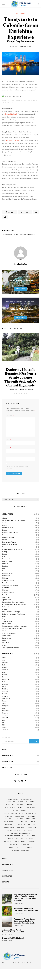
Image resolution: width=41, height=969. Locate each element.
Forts (3, 556)
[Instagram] (22, 781)
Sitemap (5, 882)
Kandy (20, 819)
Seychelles (5, 710)
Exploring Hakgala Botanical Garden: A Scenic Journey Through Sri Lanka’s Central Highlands (20, 377)
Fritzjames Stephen (26, 389)
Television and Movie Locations (12, 628)
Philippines (5, 706)
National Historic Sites (20, 833)
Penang (20, 839)
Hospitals (5, 566)
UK (3, 722)
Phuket (30, 839)
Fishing (4, 552)
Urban (4, 640)
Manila (32, 824)
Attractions (20, 13)
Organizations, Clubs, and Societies (13, 602)
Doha (16, 810)
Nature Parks (6, 597)
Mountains (5, 588)
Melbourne (9, 827)
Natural (4, 595)
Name (8, 440)
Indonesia (5, 684)
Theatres (4, 631)
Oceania (4, 701)
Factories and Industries (9, 544)
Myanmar (5, 696)
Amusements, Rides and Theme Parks (13, 520)
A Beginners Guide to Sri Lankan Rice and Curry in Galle (26, 909)
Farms (4, 547)
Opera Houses (6, 600)
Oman (4, 703)
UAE (3, 720)
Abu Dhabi (13, 799)
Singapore (27, 276)
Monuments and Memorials (10, 585)
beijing (21, 805)
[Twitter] (18, 781)
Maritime (5, 691)
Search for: (6, 737)
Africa (4, 658)
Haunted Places (7, 561)
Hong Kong (5, 679)
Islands (4, 568)
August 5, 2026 (12, 389)
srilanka (14, 844)
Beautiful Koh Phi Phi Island (13, 938)
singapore (20, 841)
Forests (4, 554)
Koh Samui (31, 819)
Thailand (5, 718)
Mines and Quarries (8, 580)
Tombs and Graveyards (9, 633)
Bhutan (4, 667)
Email (8, 448)
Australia (5, 662)
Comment (9, 415)
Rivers (4, 616)
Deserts (4, 540)
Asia (3, 660)
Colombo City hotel (10, 114)
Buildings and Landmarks (20, 274)
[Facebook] (15, 781)
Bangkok (10, 805)
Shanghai (8, 841)
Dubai (24, 810)
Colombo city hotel (11, 234)
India (3, 682)
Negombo (31, 836)
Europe (4, 674)
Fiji (3, 677)
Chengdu (31, 805)
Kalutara (10, 819)
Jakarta (31, 816)
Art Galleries (6, 523)
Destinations (14, 303)
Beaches (4, 525)
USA (3, 725)
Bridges (4, 530)
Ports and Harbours (8, 607)
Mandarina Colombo (13, 140)
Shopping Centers (21, 305)
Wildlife (4, 645)
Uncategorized (6, 638)
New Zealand (6, 698)
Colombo (31, 807)
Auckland (10, 802)
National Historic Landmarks (20, 830)
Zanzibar (5, 730)
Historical (5, 564)
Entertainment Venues (9, 542)
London (23, 822)
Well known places (21, 850)
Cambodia (5, 670)
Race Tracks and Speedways (11, 612)
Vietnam (4, 727)
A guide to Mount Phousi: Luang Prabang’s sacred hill (13, 931)
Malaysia (5, 578)
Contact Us (7, 767)
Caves (4, 535)
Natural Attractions (15, 836)
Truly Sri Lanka (15, 847)
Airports (4, 518)
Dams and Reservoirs (8, 537)
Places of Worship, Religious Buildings (14, 604)
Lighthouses (6, 576)
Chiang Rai (10, 807)
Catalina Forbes (25, 46)
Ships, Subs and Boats (9, 619)
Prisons (4, 609)
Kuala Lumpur (11, 822)
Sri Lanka (33, 365)
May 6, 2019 (13, 312)
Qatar (4, 708)
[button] (15, 393)
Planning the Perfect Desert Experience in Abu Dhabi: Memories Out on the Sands (24, 921)
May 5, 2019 (13, 46)
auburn (25, 283)
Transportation (6, 636)
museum (21, 827)
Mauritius (5, 694)
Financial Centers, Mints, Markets (12, 549)
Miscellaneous (16, 276)
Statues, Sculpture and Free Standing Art (14, 626)
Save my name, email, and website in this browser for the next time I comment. (20, 466)
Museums (5, 590)
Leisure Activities (7, 573)
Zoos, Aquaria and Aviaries (10, 648)
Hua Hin (9, 816)
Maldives (5, 689)
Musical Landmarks (8, 592)
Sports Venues (6, 624)
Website (8, 456)
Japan (4, 686)
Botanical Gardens (21, 365)
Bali (3, 665)
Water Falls (5, 643)
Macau (33, 822)
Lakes (4, 571)
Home (4, 750)
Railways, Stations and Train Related (13, 614)
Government (6, 559)
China (4, 672)
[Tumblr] (25, 781)
